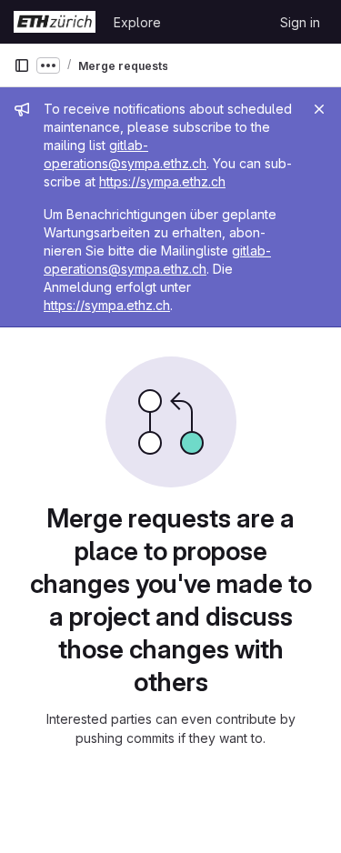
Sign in (300, 22)
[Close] (319, 109)
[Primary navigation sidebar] (21, 65)
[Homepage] (54, 21)
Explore (137, 22)
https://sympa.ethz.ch (162, 181)
